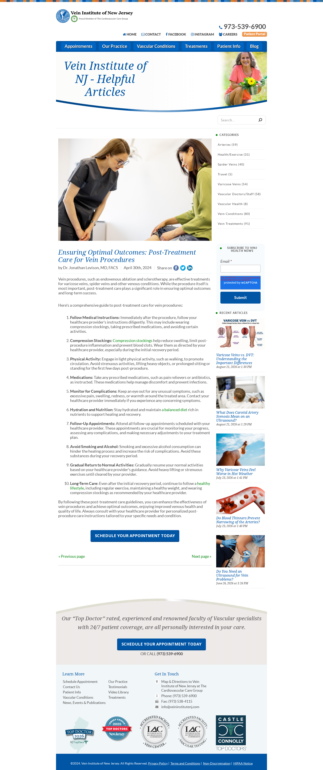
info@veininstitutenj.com (180, 707)
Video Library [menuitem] (118, 692)
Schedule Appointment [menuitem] (80, 682)
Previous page (73, 556)
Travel (225, 174)
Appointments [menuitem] (79, 46)
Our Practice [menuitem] (114, 46)
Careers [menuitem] (230, 34)
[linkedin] (189, 268)
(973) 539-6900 (170, 653)
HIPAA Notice (243, 763)
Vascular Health (233, 204)
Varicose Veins (233, 184)
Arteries (228, 144)
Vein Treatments (234, 223)
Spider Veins (231, 164)
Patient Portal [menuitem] (254, 34)
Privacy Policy (158, 763)
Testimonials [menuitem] (117, 687)
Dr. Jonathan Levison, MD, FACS (90, 267)
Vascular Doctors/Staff (239, 194)
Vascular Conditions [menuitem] (156, 46)
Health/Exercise (234, 154)
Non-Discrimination (216, 763)
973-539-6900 (245, 26)
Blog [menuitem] (254, 46)
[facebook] (176, 268)
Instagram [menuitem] (204, 34)
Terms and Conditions (185, 763)
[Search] (260, 119)
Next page (200, 556)
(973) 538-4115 (180, 701)
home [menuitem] (131, 34)
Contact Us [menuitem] (71, 687)
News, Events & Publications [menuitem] (84, 703)
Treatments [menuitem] (196, 46)
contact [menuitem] (153, 34)
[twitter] (183, 268)
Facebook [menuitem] (177, 34)
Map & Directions (174, 682)
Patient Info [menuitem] (228, 46)
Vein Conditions (234, 214)
